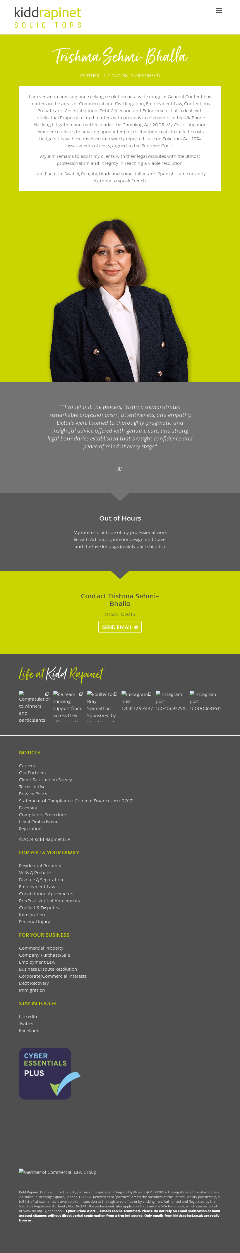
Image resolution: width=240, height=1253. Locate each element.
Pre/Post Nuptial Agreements (49, 900)
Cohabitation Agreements (46, 893)
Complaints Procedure (42, 814)
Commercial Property (41, 948)
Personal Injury (34, 921)
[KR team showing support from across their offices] (69, 706)
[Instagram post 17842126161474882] (137, 706)
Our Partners (32, 772)
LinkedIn (28, 1016)
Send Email (117, 626)
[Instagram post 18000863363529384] (205, 706)
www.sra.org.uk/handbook (43, 1211)
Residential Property (40, 865)
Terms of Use (32, 786)
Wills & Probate (35, 872)
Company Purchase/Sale (44, 955)
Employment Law (37, 886)
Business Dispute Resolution (48, 969)
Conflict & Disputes (39, 907)
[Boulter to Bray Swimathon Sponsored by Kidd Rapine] (103, 706)
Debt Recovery (34, 983)
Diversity (28, 807)
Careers (27, 765)
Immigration (32, 914)
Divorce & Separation (41, 879)
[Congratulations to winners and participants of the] (34, 706)
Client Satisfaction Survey (45, 779)
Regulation (30, 828)
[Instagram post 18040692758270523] (171, 706)
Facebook (29, 1030)
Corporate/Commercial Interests (53, 976)
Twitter (26, 1023)
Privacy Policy (33, 793)
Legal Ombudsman (39, 821)
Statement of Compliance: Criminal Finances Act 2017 (76, 800)
